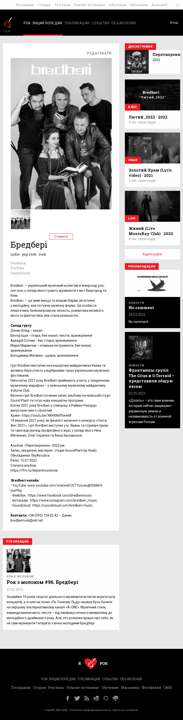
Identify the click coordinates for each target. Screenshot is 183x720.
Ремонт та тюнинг (90, 5)
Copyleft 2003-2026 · (57, 710)
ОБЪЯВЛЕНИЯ (124, 23)
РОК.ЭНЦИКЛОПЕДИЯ (58, 679)
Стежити (61, 236)
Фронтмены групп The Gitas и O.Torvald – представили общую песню (151, 378)
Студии (44, 5)
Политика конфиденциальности (90, 710)
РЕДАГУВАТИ (99, 53)
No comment (141, 307)
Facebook (18, 263)
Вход (174, 22)
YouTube (17, 268)
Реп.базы (62, 5)
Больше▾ (159, 5)
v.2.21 (7, 31)
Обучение (118, 5)
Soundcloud (20, 273)
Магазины (139, 5)
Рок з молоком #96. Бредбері (42, 582)
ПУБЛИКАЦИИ (77, 23)
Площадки (25, 5)
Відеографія (152, 254)
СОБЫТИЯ (100, 23)
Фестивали (151, 687)
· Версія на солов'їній (124, 710)
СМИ (167, 687)
